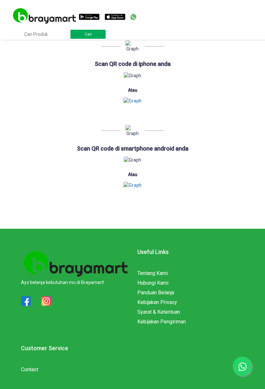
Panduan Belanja (155, 292)
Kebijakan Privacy (157, 302)
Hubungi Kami (152, 283)
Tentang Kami (152, 273)
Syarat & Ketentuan (158, 312)
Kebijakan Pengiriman (161, 322)
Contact (29, 369)
